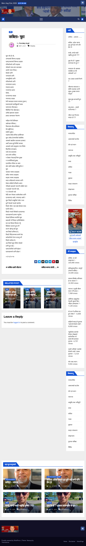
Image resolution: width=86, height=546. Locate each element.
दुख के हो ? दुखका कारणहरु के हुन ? (62, 505)
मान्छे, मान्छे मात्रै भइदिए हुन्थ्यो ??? (30, 295)
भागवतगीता (71, 133)
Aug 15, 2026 (53, 486)
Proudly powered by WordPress (11, 540)
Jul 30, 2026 (11, 509)
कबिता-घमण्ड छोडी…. (49, 267)
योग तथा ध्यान (72, 362)
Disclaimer (72, 541)
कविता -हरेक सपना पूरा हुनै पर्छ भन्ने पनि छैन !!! (74, 45)
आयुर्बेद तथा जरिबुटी (74, 156)
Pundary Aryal (24, 43)
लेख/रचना (71, 189)
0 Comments (23, 486)
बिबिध (70, 200)
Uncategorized (10, 479)
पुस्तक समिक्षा (72, 195)
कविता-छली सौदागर (14, 267)
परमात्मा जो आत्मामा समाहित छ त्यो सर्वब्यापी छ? (74, 71)
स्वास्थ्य (70, 150)
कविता (11, 32)
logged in (16, 322)
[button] (78, 19)
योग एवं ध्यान (72, 145)
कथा (69, 161)
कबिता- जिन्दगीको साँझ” (50, 295)
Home (65, 541)
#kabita (32, 46)
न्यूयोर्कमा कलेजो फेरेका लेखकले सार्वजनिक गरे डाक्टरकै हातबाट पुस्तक (73, 336)
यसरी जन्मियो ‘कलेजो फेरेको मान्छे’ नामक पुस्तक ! (74, 351)
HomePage (80, 541)
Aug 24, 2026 (11, 486)
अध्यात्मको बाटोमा (73, 139)
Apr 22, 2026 (53, 509)
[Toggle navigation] (41, 19)
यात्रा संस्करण (72, 184)
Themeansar (5, 542)
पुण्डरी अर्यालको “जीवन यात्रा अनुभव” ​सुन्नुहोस (75, 238)
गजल (70, 172)
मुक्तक (70, 178)
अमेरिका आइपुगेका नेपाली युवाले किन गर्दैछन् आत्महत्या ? (74, 301)
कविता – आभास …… (75, 37)
